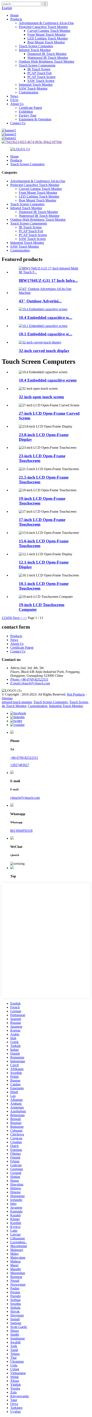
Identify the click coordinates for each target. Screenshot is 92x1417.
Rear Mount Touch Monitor (46, 42)
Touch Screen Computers (36, 46)
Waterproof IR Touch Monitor (47, 57)
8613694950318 (21, 830)
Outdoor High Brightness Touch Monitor (46, 61)
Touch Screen (78, 702)
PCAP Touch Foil (39, 73)
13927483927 (19, 765)
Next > (17, 618)
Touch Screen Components (37, 65)
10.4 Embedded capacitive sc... (45, 317)
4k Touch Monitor (14, 706)
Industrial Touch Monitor (36, 84)
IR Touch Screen (38, 69)
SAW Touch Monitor (33, 88)
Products (16, 19)
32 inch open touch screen (41, 397)
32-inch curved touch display (44, 350)
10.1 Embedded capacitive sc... (45, 334)
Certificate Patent (30, 108)
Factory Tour (27, 115)
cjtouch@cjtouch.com (25, 798)
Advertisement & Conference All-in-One (46, 23)
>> (25, 618)
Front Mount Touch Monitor (46, 34)
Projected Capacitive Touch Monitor (43, 27)
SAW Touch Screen (40, 81)
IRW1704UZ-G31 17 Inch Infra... (48, 280)
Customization (28, 92)
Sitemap (7, 698)
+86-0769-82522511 (24, 758)
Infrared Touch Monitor (35, 50)
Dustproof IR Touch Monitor (47, 54)
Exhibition (26, 111)
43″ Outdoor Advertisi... (40, 301)
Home (14, 15)
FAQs (14, 100)
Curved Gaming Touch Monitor (48, 31)
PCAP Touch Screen (41, 77)
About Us (17, 104)
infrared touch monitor (17, 702)
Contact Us (17, 123)
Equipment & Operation (35, 119)
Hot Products (76, 694)
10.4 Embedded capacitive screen (48, 380)
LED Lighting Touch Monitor (47, 38)
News (14, 96)
